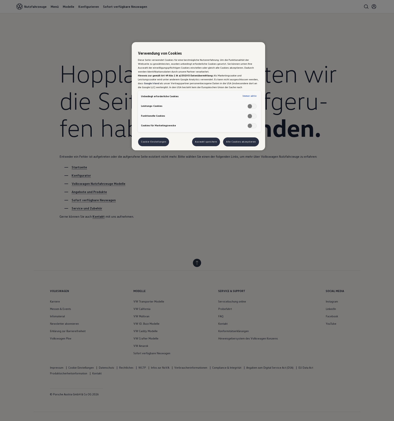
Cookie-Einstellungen (153, 141)
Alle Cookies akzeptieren (241, 141)
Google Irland (151, 83)
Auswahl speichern (206, 141)
